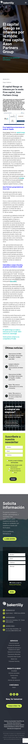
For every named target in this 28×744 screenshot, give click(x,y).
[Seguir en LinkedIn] (14, 694)
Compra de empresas (12, 425)
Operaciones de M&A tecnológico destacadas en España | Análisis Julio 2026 (15, 356)
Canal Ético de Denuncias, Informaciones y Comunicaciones (14, 723)
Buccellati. (13, 281)
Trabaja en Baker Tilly (14, 706)
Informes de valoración (14, 680)
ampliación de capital (14, 649)
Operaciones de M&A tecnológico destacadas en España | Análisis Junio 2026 (15, 377)
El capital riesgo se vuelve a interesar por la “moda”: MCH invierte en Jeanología (12, 331)
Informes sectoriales (14, 673)
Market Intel (14, 659)
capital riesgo (20, 132)
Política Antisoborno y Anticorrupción (13, 726)
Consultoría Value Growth (14, 656)
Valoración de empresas (14, 652)
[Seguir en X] (17, 694)
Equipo (14, 687)
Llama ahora (9, 539)
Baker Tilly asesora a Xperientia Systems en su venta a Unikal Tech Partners (15, 395)
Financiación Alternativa (14, 654)
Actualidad (14, 671)
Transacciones (14, 675)
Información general (18, 725)
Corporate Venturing (14, 661)
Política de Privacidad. (15, 584)
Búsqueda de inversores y (14, 647)
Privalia (21, 178)
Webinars (14, 678)
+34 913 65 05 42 (10, 617)
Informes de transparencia (14, 728)
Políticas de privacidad (10, 721)
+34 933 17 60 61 (10, 626)
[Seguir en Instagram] (11, 694)
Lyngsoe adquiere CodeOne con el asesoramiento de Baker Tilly (16, 366)
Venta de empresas (11, 422)
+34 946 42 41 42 (10, 610)
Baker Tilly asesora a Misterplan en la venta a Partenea (16, 386)
